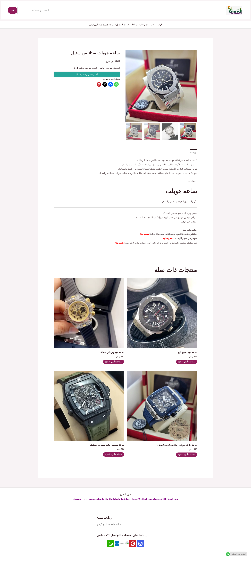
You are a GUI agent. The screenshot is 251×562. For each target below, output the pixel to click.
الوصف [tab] (193, 152)
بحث (13, 10)
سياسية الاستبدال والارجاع (108, 524)
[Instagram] (140, 543)
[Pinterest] (132, 543)
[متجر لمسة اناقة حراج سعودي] (117, 543)
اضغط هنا (144, 234)
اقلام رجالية (168, 238)
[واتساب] (110, 543)
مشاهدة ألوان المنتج (186, 362)
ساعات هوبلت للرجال (126, 24)
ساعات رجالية (146, 24)
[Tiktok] (124, 543)
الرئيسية (158, 24)
